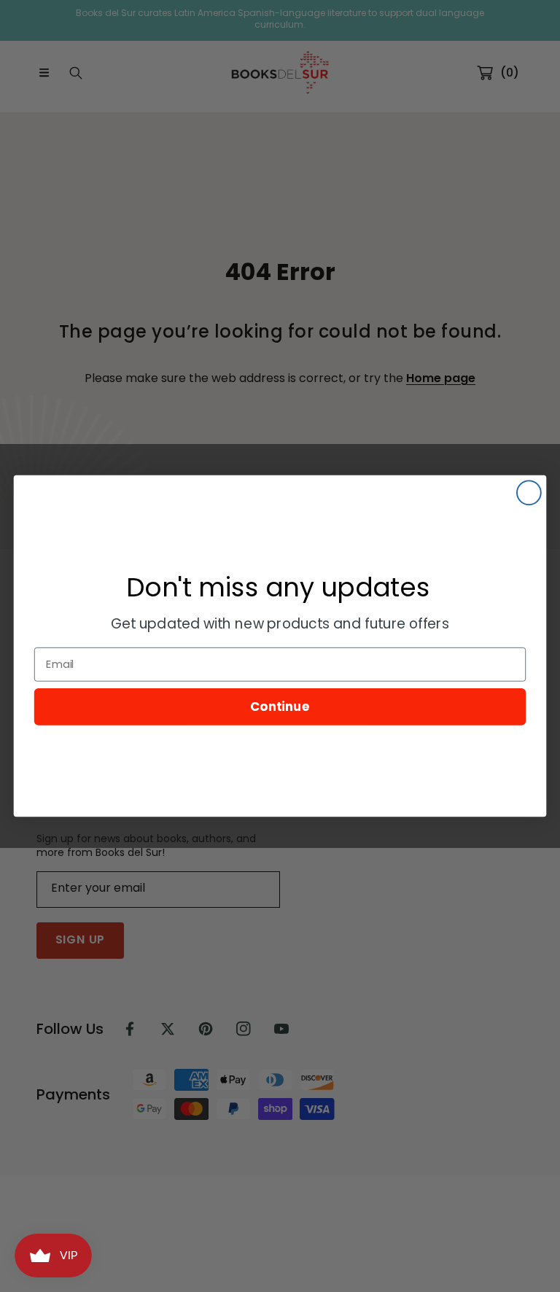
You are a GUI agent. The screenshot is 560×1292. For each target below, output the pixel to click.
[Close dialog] (529, 492)
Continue (279, 706)
